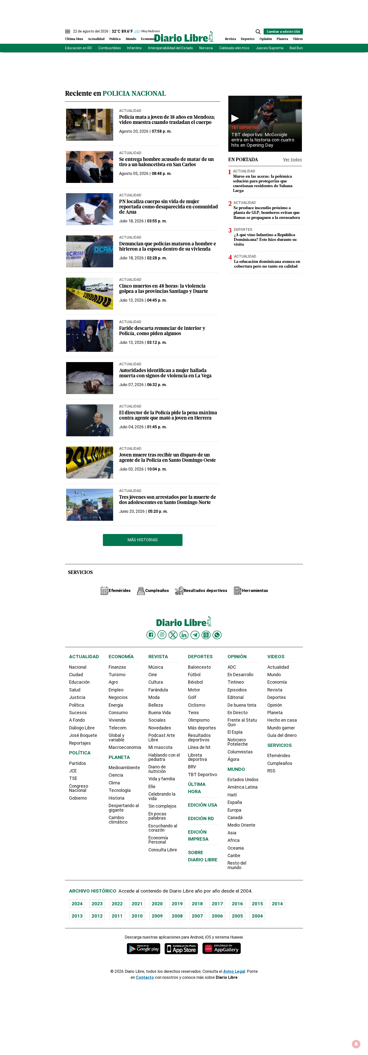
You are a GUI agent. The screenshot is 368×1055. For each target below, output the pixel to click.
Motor (194, 689)
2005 (237, 916)
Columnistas (240, 751)
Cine (152, 674)
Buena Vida (159, 712)
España (235, 802)
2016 (237, 904)
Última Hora (74, 39)
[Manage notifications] (356, 1044)
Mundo (131, 39)
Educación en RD (78, 48)
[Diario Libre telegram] (195, 635)
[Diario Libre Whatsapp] (217, 635)
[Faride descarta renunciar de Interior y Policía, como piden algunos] (89, 336)
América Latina (243, 787)
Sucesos (78, 712)
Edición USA (202, 805)
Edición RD (201, 818)
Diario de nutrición (157, 769)
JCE (73, 770)
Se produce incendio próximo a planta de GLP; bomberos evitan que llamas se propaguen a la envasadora (267, 213)
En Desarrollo (240, 674)
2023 (97, 904)
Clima (114, 782)
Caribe (234, 855)
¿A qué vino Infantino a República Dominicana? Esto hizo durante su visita (265, 240)
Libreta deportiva (197, 757)
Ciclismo (196, 705)
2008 (177, 916)
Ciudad (76, 674)
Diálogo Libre (82, 727)
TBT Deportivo (245, 128)
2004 (257, 916)
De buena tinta (242, 705)
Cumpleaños (279, 763)
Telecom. (118, 727)
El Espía (235, 732)
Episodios (237, 689)
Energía (116, 705)
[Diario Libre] (184, 36)
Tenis (193, 712)
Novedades (159, 727)
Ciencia (116, 775)
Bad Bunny (298, 48)
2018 (197, 904)
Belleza (155, 705)
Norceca (206, 48)
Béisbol (195, 682)
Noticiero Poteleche (238, 742)
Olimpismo (199, 720)
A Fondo (77, 720)
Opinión (266, 39)
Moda (154, 697)
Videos (298, 39)
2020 (157, 904)
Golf (192, 697)
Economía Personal (158, 840)
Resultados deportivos (199, 737)
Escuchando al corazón (162, 828)
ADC (232, 667)
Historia (116, 798)
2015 (257, 904)
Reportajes (80, 743)
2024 (77, 904)
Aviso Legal (234, 971)
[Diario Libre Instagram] (161, 634)
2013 (77, 916)
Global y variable (116, 737)
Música (155, 667)
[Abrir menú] (67, 31)
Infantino (134, 48)
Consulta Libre (162, 849)
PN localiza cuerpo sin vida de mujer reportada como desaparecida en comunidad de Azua (168, 207)
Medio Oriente (241, 825)
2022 (117, 904)
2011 (117, 916)
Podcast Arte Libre (161, 737)
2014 (277, 904)
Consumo (118, 712)
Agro (113, 682)
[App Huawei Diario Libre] (221, 948)
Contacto (145, 977)
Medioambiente (124, 767)
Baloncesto (199, 667)
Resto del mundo (237, 865)
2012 (97, 916)
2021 (137, 904)
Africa (234, 840)
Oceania (236, 848)
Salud (74, 689)
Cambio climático (118, 820)
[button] (258, 31)
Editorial (236, 697)
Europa (234, 810)
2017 (217, 904)
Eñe (151, 786)
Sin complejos (162, 806)
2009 (157, 916)
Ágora (233, 759)
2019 (177, 904)
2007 (197, 916)
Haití (232, 794)
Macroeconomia (125, 747)
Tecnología (120, 790)
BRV (192, 766)
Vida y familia (161, 778)
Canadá (235, 817)
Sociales (157, 720)
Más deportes (202, 727)
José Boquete (83, 735)
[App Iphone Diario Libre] (181, 948)
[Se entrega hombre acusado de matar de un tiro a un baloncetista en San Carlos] (89, 167)
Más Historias (142, 539)
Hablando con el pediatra (164, 757)
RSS (271, 770)
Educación (79, 682)
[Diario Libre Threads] (206, 635)
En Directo (238, 712)
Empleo (116, 689)
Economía (148, 39)
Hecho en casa (282, 720)
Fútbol (194, 674)
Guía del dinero (282, 735)
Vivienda (117, 720)
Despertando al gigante (124, 808)
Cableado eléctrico (234, 48)
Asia (232, 832)
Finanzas (117, 667)
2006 (217, 916)
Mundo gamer (281, 727)
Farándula (158, 689)
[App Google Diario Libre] (143, 948)
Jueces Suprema (269, 48)
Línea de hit (199, 747)
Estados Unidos (243, 779)
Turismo (117, 674)
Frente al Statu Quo (242, 722)
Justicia (77, 697)
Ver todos (292, 159)
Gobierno (78, 798)
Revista (230, 39)
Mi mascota (160, 747)
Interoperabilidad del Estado (170, 48)
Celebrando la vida (161, 796)
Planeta (282, 39)
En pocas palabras (157, 816)
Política (115, 39)
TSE (73, 778)
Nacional (77, 667)
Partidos (77, 763)
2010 (137, 916)
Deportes (248, 39)
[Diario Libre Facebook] (150, 634)
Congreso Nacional (78, 788)
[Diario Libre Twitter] (172, 635)
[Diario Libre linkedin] (184, 635)
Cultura (155, 682)
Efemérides (278, 755)
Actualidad (96, 39)
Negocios (118, 697)
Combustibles (109, 48)
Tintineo (236, 682)
